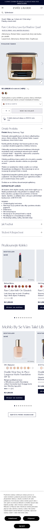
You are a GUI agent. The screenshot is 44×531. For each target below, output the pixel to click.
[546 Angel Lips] (41, 286)
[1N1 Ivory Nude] (25, 368)
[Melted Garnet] (29, 286)
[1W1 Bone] (28, 368)
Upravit (22, 526)
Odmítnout (12, 518)
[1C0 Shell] (11, 368)
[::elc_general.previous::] (38, 286)
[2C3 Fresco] (41, 368)
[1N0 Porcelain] (14, 368)
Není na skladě (27, 111)
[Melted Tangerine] (22, 286)
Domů (4, 19)
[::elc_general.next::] (32, 368)
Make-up (10, 19)
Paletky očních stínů (9, 21)
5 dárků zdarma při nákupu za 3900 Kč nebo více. (22, 2)
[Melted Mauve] (19, 286)
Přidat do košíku (14, 307)
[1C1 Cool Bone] (21, 368)
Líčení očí (18, 19)
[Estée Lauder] (22, 8)
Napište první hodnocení (22, 415)
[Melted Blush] (26, 286)
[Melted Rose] (12, 286)
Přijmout (31, 518)
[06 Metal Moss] (6, 93)
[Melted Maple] (16, 286)
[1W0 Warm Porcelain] (18, 368)
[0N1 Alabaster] (7, 368)
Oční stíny (26, 19)
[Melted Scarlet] (9, 286)
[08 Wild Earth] (3, 93)
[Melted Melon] (5, 286)
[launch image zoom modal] (40, 82)
